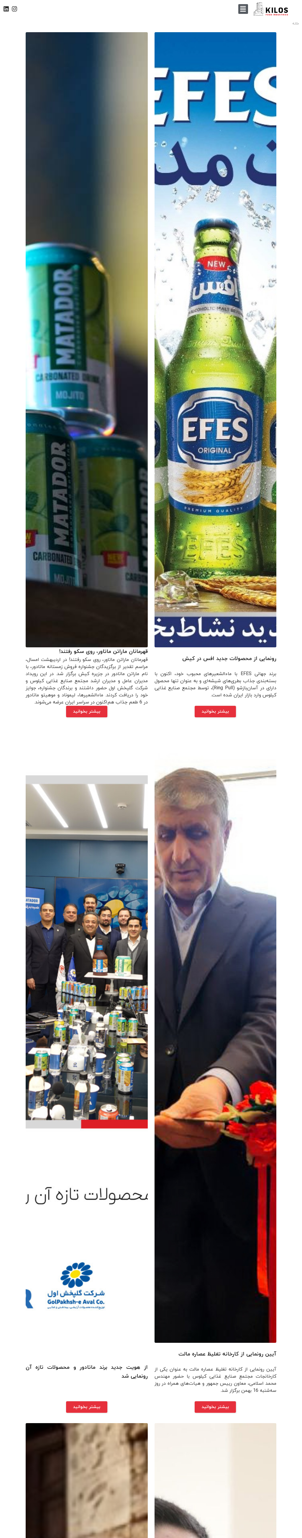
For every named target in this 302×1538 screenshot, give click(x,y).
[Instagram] (14, 9)
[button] (243, 9)
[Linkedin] (6, 9)
